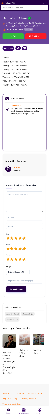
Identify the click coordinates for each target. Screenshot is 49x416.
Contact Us (19, 393)
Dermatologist (27, 314)
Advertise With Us (35, 393)
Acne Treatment (12, 314)
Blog (15, 399)
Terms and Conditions (12, 404)
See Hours (28, 29)
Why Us (6, 399)
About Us (6, 393)
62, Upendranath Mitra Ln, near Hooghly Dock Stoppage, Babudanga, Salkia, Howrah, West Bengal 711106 (27, 110)
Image (8, 267)
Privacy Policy (28, 399)
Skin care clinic (12, 319)
